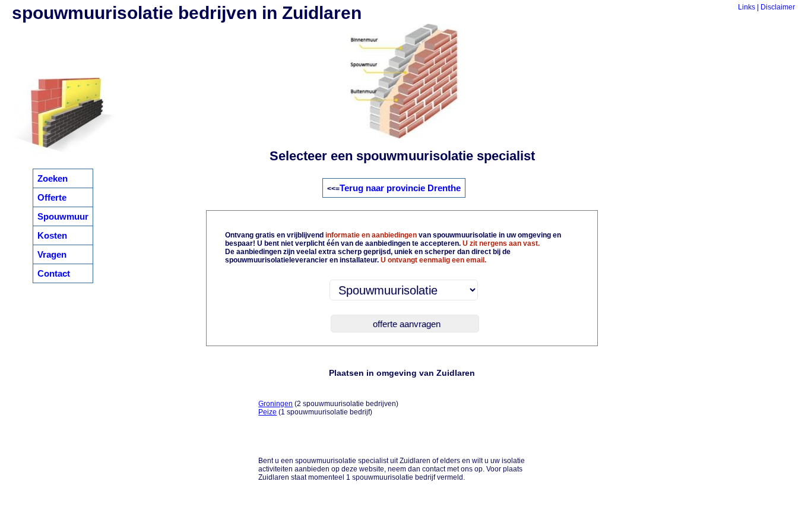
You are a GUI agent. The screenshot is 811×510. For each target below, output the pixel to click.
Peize (267, 412)
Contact (53, 273)
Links (746, 7)
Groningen (275, 404)
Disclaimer (778, 7)
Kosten (52, 235)
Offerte (51, 197)
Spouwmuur (62, 216)
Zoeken (52, 178)
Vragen (51, 254)
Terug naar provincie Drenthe (400, 188)
